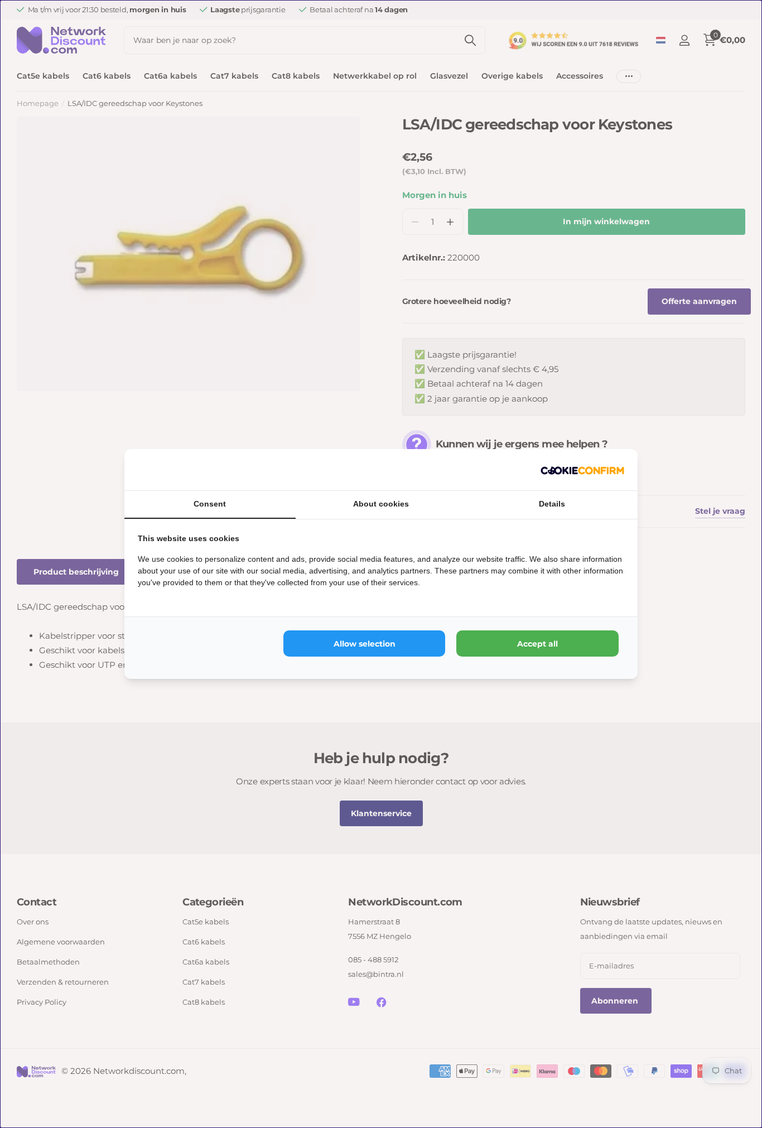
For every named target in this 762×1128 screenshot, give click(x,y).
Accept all (537, 644)
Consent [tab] (210, 503)
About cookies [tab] (381, 503)
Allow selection (365, 644)
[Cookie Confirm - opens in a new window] (582, 469)
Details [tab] (552, 503)
